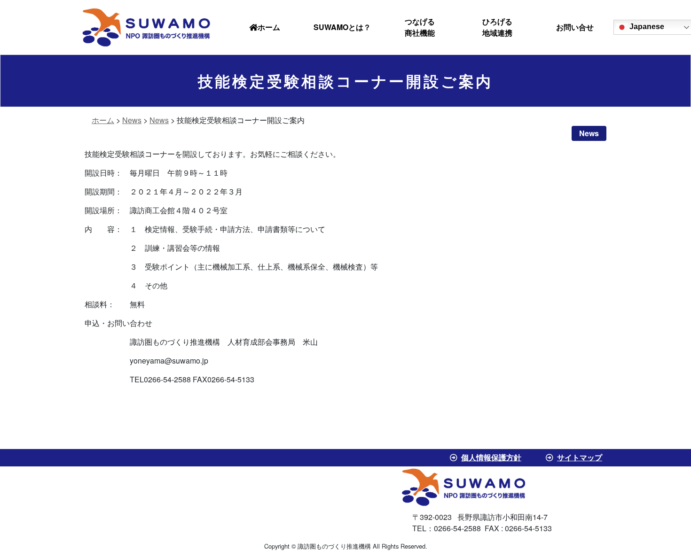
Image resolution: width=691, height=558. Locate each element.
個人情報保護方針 (491, 457)
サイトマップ (579, 457)
